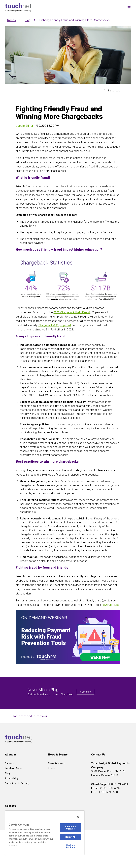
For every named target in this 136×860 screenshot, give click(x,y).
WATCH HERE (111, 604)
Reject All (70, 837)
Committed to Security (17, 783)
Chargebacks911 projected (54, 325)
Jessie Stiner (24, 125)
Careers (9, 763)
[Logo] (18, 7)
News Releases (56, 763)
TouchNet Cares (13, 768)
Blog (28, 20)
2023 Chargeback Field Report (72, 312)
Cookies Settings (70, 846)
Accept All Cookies (70, 827)
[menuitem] (94, 8)
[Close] (78, 817)
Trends (11, 20)
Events (52, 768)
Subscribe (85, 692)
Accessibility (12, 778)
